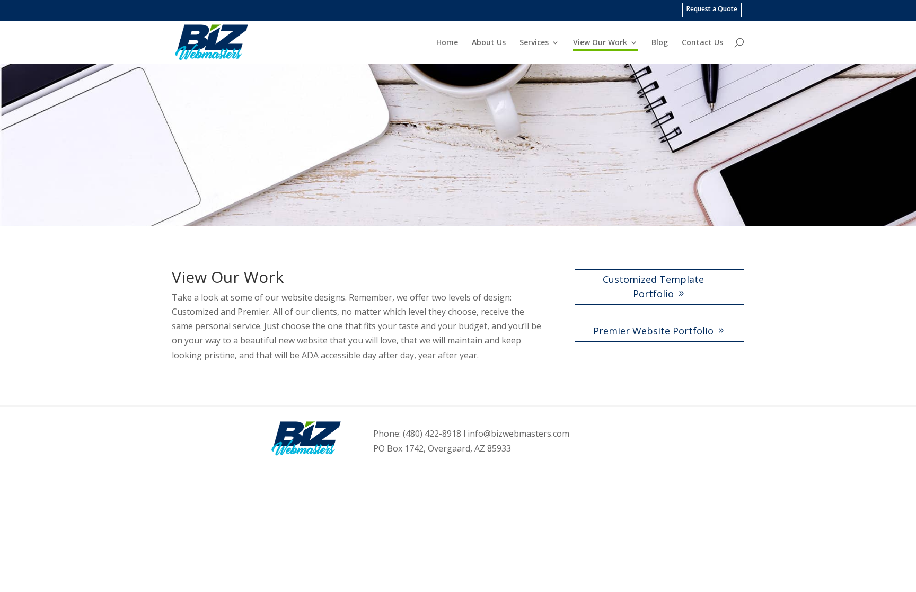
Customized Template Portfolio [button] (653, 286)
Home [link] (447, 42)
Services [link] (534, 42)
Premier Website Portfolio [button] (653, 330)
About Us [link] (489, 42)
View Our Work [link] (600, 42)
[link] (211, 41)
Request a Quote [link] (711, 8)
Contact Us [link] (702, 42)
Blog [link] (659, 42)
